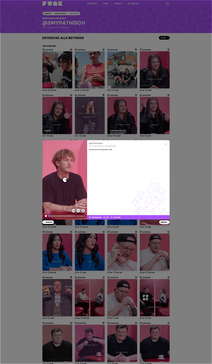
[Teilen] (78, 210)
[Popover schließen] (165, 144)
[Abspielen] (64, 179)
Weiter (164, 222)
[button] (64, 180)
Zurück (48, 222)
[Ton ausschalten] (73, 210)
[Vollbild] (83, 210)
